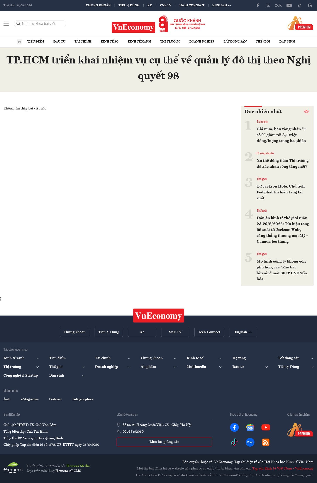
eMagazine (30, 399)
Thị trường (170, 41)
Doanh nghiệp (201, 41)
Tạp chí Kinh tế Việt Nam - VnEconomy (283, 468)
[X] (268, 5)
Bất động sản (235, 41)
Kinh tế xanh (139, 41)
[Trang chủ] (19, 41)
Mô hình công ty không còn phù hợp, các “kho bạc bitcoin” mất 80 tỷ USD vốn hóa (282, 270)
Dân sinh (287, 41)
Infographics (82, 399)
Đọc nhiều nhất (263, 111)
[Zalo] (278, 5)
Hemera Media (78, 466)
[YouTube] (289, 5)
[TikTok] (299, 5)
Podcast (55, 399)
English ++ (221, 5)
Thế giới (263, 41)
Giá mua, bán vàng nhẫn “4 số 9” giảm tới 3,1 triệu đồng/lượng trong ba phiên (281, 135)
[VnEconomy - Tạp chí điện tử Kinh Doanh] (158, 316)
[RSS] (266, 442)
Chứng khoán (98, 5)
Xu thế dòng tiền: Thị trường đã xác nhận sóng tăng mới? (283, 164)
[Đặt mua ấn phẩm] (301, 23)
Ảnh (6, 399)
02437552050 (133, 432)
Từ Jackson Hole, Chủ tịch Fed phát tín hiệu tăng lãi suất (281, 192)
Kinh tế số (110, 41)
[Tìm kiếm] (18, 23)
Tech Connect (191, 5)
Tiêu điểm (35, 41)
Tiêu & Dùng (129, 5)
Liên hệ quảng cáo (164, 442)
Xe (149, 5)
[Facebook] (257, 5)
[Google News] (310, 5)
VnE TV (165, 5)
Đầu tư (59, 41)
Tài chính (83, 41)
